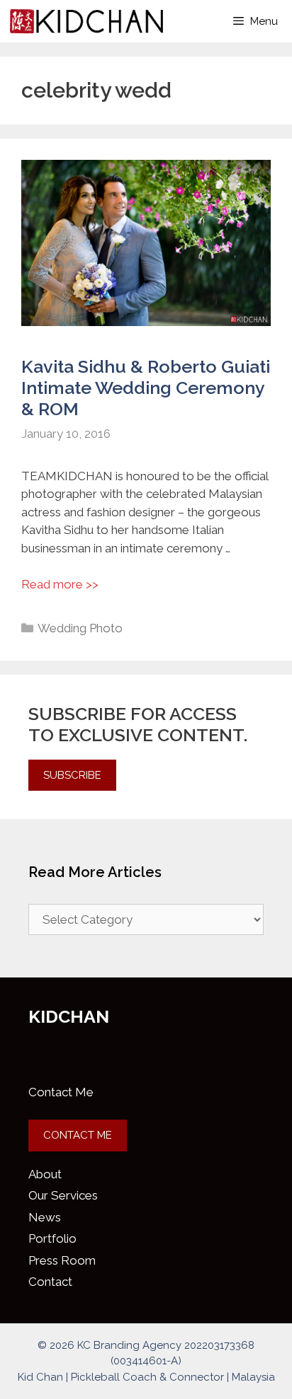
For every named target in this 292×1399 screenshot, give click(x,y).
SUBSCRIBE (72, 775)
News (44, 1217)
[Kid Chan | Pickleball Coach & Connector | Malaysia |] (86, 21)
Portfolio (52, 1238)
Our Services (63, 1195)
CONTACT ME (77, 1135)
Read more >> (60, 584)
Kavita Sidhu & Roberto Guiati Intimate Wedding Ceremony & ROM (145, 387)
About (45, 1174)
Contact (50, 1282)
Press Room (62, 1260)
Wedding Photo (80, 628)
